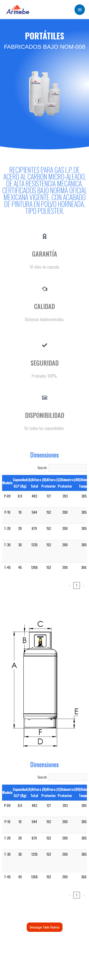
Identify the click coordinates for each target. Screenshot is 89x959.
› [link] (83, 585)
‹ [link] (69, 585)
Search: (42, 467)
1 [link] (76, 585)
